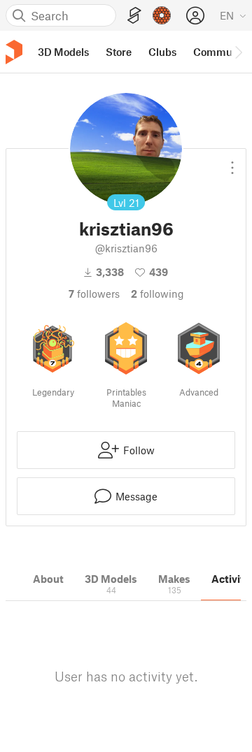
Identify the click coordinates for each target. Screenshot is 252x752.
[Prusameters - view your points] (162, 15)
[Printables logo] (14, 52)
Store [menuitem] (119, 51)
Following (157, 293)
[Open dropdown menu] (232, 162)
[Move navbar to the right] (238, 52)
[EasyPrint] (134, 15)
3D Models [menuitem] (63, 51)
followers (94, 293)
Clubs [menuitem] (162, 51)
